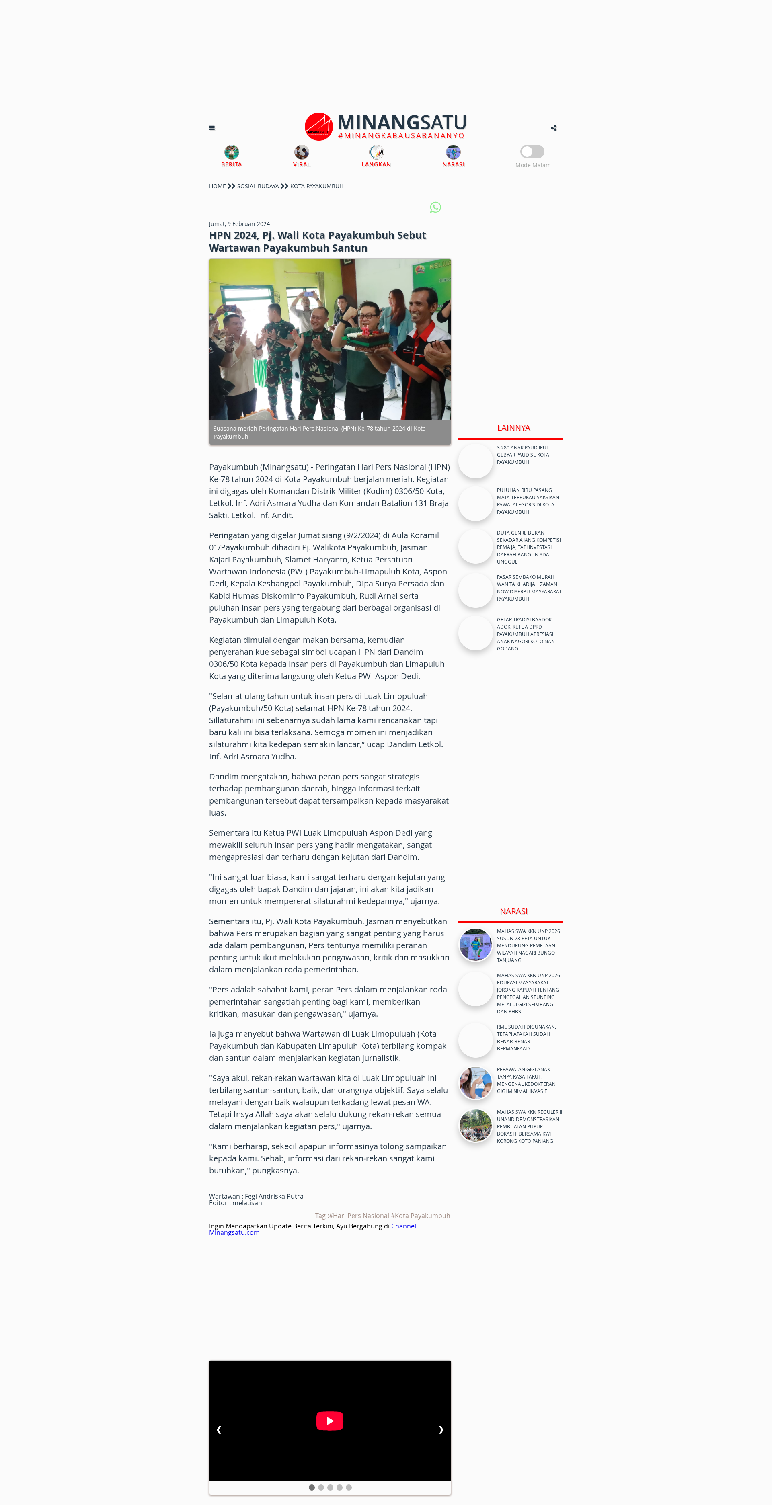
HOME (217, 186)
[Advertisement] (386, 56)
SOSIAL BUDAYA (258, 186)
